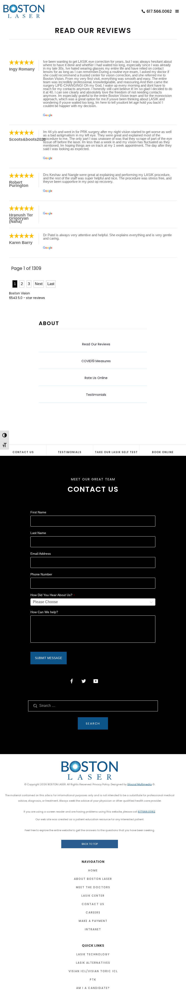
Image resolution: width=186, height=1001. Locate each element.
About (49, 323)
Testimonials (96, 394)
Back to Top (90, 844)
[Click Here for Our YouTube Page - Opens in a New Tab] (95, 681)
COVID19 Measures (96, 361)
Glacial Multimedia (139, 784)
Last (50, 284)
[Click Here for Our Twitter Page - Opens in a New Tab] (83, 681)
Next (38, 284)
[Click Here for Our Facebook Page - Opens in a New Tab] (71, 681)
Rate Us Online (96, 378)
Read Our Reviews (96, 344)
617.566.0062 (146, 811)
